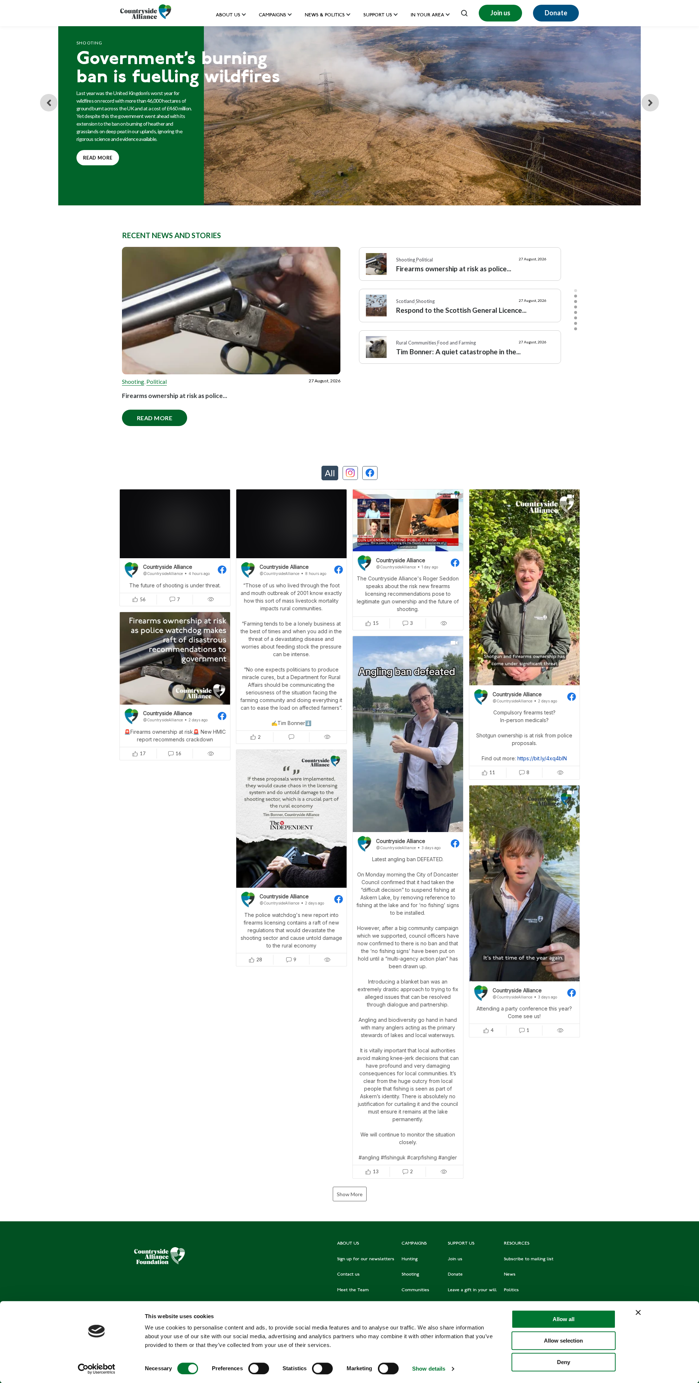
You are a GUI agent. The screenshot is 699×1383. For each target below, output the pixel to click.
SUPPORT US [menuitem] (461, 1243)
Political (156, 381)
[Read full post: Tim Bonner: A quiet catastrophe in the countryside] (376, 347)
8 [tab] (575, 328)
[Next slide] (650, 102)
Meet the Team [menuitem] (353, 1290)
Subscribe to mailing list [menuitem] (528, 1259)
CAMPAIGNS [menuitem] (414, 1243)
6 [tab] (575, 317)
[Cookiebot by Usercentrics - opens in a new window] (97, 1368)
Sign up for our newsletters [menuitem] (365, 1259)
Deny (563, 1362)
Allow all (563, 1319)
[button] (174, 547)
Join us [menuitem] (455, 1259)
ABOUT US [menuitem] (348, 1243)
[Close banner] (638, 1312)
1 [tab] (575, 290)
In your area (427, 15)
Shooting (133, 381)
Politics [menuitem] (511, 1290)
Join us (500, 13)
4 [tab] (575, 307)
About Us (228, 15)
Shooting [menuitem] (410, 1274)
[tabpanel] (460, 267)
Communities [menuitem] (415, 1290)
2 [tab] (575, 296)
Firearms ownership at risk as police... (174, 395)
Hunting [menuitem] (410, 1259)
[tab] (329, 473)
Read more (147, 415)
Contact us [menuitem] (348, 1274)
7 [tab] (575, 323)
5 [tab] (575, 312)
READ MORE (94, 155)
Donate (556, 13)
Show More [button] (350, 1194)
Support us (377, 15)
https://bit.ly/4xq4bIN (542, 758)
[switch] (258, 1368)
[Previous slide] (49, 102)
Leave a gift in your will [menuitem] (472, 1290)
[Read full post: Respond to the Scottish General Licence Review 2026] (376, 305)
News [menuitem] (510, 1274)
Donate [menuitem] (455, 1274)
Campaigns (272, 15)
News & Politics (325, 15)
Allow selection (563, 1340)
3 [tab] (575, 301)
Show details (428, 1369)
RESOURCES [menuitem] (516, 1243)
